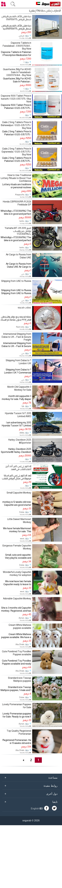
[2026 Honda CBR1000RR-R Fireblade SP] (47, 223)
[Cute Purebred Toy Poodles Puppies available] (47, 673)
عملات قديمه (24, 307)
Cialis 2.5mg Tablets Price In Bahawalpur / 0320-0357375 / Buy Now (16, 125)
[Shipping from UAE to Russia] (47, 302)
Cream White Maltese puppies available (20, 626)
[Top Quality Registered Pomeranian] (47, 752)
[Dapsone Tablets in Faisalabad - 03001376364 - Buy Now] (47, 64)
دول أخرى (31, 793)
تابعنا (30, 802)
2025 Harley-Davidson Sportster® (19, 441)
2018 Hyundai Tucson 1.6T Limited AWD (18, 414)
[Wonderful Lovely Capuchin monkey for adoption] (47, 593)
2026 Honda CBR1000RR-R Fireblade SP (17, 203)
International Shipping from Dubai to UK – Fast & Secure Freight (16, 337)
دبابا (27, 36)
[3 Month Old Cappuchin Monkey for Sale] (47, 408)
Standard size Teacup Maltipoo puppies (19, 679)
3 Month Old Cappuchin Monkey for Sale (19, 388)
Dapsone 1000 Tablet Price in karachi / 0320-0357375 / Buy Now (16, 98)
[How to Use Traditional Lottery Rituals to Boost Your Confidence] (47, 197)
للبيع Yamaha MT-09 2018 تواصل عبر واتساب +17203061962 (18, 231)
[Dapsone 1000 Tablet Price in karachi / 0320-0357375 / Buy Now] (47, 117)
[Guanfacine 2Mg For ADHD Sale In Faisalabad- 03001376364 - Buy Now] (47, 91)
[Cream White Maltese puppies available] (47, 646)
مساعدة (31, 777)
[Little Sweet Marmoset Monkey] (47, 541)
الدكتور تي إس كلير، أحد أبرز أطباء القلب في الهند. (18, 467)
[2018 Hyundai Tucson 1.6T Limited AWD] (47, 435)
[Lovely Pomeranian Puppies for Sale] (47, 726)
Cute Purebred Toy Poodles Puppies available (16, 653)
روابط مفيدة (31, 785)
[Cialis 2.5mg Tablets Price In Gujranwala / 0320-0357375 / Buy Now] (47, 170)
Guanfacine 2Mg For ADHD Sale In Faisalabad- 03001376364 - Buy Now (17, 72)
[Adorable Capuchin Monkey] (47, 620)
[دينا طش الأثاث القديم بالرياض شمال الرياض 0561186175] (47, 38)
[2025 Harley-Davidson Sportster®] (47, 461)
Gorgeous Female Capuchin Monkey (16, 547)
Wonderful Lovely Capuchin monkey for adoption (17, 573)
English (35, 808)
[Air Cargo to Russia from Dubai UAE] (47, 276)
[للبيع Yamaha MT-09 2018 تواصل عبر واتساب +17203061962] (47, 249)
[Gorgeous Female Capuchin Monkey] (47, 567)
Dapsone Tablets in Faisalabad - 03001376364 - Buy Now (17, 46)
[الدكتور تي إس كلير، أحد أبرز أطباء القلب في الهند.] (47, 488)
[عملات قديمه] (47, 329)
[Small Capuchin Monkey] (47, 514)
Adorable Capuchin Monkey (17, 598)
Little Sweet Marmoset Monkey (19, 520)
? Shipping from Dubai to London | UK (18, 361)
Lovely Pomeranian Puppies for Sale (16, 705)
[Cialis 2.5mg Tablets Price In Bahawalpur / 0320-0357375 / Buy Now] (47, 144)
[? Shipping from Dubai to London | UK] (47, 382)
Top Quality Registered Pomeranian (19, 732)
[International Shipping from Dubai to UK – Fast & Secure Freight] (47, 355)
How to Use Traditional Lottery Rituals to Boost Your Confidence (16, 178)
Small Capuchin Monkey (19, 492)
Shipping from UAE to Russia (16, 281)
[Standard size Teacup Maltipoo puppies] (47, 699)
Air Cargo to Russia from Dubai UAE (18, 256)
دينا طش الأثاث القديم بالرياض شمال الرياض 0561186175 (16, 17)
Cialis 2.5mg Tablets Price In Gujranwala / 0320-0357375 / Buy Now (16, 151)
